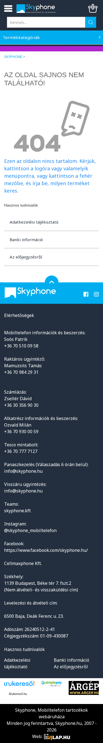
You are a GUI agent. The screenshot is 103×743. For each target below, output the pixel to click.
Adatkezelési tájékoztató (34, 222)
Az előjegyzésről (26, 257)
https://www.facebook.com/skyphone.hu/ (46, 550)
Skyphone (13, 56)
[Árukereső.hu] (17, 685)
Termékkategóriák (21, 37)
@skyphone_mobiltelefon (30, 530)
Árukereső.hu (18, 693)
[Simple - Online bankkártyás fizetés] (51, 684)
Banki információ (26, 239)
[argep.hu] (85, 688)
